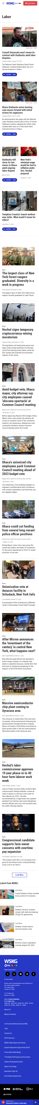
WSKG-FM (7, 1003)
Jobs (6, 1028)
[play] (3, 1102)
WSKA (24, 1005)
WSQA (31, 1003)
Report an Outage (10, 1066)
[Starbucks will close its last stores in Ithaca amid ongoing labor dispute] (10, 151)
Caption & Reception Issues (13, 1062)
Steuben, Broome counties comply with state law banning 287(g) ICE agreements (26, 912)
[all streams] (36, 1102)
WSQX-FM (14, 1003)
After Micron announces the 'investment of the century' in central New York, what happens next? (18, 645)
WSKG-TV (18, 1005)
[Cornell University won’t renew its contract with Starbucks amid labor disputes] (19, 37)
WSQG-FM (21, 1003)
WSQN (13, 1005)
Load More (19, 875)
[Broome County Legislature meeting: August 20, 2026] (7, 943)
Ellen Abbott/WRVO (8, 656)
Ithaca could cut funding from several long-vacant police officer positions (18, 530)
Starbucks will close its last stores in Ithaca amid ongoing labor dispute (9, 165)
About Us (7, 1009)
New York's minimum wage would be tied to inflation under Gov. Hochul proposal (28, 166)
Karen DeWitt (6, 786)
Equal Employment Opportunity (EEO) (17, 1047)
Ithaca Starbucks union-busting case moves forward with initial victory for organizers (17, 110)
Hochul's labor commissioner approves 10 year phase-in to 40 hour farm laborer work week (17, 773)
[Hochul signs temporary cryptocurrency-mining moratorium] (18, 312)
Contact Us (8, 1033)
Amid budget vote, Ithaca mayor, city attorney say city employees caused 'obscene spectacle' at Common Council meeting (19, 397)
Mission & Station (10, 1014)
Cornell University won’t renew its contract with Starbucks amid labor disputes (19, 55)
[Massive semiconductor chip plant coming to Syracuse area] (18, 686)
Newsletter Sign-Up (11, 1071)
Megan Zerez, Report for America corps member (16, 410)
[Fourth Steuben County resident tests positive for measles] (7, 894)
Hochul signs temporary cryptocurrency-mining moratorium (17, 333)
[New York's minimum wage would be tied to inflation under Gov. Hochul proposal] (29, 151)
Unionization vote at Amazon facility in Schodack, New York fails (18, 590)
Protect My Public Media (12, 1052)
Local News (18, 890)
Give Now (31, 3)
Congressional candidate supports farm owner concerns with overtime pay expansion (18, 846)
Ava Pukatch (6, 857)
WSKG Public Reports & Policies (14, 1043)
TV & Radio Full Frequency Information (17, 1057)
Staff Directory (9, 1038)
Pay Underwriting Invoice (12, 1076)
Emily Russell (6, 290)
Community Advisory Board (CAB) (16, 1024)
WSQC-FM (7, 1005)
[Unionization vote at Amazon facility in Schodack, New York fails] (18, 570)
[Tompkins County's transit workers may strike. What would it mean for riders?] (19, 201)
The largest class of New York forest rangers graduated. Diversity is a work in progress (18, 279)
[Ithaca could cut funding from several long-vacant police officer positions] (18, 509)
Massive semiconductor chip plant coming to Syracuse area (17, 707)
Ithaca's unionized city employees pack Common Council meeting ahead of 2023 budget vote (18, 468)
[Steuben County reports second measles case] (7, 927)
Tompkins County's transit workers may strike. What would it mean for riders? (18, 217)
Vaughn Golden (6, 61)
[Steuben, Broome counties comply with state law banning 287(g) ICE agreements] (7, 910)
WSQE (26, 1003)
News (4, 270)
